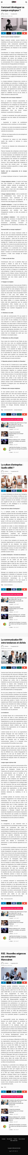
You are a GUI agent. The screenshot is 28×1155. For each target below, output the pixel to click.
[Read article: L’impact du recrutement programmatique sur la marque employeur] (4, 434)
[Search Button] (26, 2)
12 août (16, 437)
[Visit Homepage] (14, 2)
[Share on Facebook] (14, 33)
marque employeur (18, 409)
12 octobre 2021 (14, 13)
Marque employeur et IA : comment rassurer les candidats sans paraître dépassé (17, 441)
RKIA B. (6, 13)
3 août (16, 444)
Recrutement (9, 1138)
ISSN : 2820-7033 (13, 1140)
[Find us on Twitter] (12, 1151)
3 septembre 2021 (14, 963)
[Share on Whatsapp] (19, 33)
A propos (3, 1138)
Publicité (15, 1138)
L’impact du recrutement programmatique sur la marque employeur (16, 433)
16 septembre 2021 (14, 471)
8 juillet (17, 452)
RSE (5, 1087)
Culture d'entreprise (8, 584)
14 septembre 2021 (14, 646)
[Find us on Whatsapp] (17, 1151)
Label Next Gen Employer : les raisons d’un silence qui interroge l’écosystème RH (18, 449)
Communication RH (8, 409)
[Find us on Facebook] (13, 1151)
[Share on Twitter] (8, 33)
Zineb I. (11, 452)
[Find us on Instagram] (15, 1151)
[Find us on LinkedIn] (10, 1151)
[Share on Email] (24, 33)
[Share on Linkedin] (3, 33)
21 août (17, 429)
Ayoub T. (11, 429)
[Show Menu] (1, 2)
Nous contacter (22, 1138)
